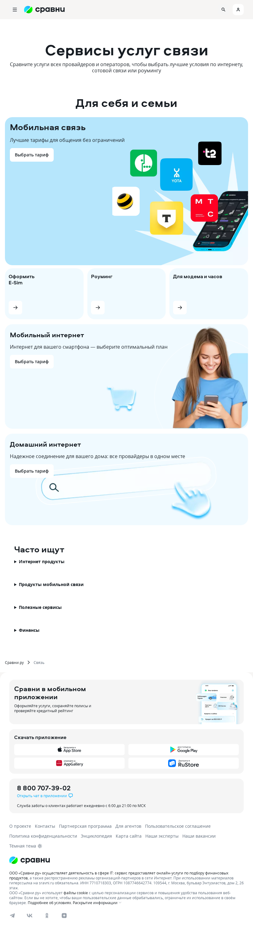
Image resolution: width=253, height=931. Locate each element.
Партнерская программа (85, 826)
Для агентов (128, 826)
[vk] (30, 915)
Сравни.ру (14, 662)
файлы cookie (76, 892)
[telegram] (12, 915)
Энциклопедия (96, 836)
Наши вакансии (199, 836)
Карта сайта (129, 836)
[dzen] (64, 915)
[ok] (47, 915)
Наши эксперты (162, 836)
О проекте (20, 826)
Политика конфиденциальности (43, 836)
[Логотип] (29, 860)
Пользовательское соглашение (178, 826)
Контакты (45, 826)
